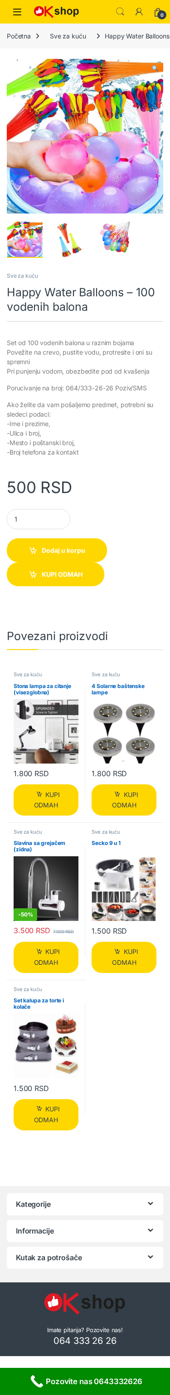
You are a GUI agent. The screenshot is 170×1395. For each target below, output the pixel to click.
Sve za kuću (68, 36)
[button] (155, 68)
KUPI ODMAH (62, 574)
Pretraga (120, 12)
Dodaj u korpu (63, 550)
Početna (19, 36)
